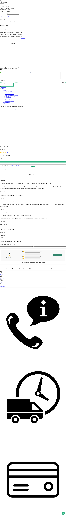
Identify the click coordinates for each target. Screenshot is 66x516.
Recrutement (57, 513)
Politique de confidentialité (46, 513)
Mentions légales (35, 513)
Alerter (33, 166)
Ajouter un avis (57, 254)
